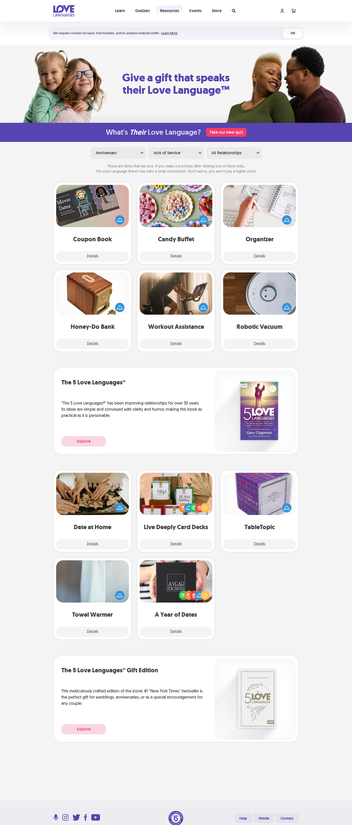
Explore (84, 441)
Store (217, 10)
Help (243, 818)
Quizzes (142, 10)
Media (264, 818)
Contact (287, 818)
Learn (120, 10)
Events (195, 10)
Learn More (169, 33)
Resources (169, 10)
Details (92, 256)
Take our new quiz (226, 132)
